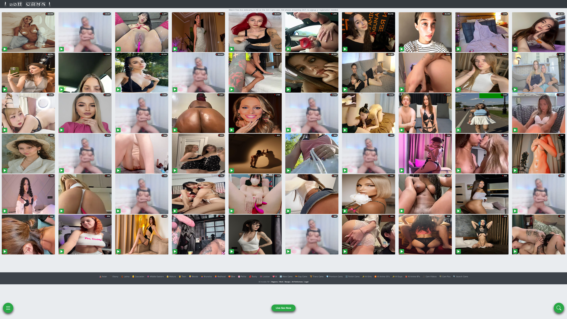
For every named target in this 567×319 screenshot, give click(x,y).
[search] (559, 308)
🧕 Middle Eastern (155, 276)
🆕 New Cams (286, 276)
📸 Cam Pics (444, 276)
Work (281, 282)
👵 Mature (171, 276)
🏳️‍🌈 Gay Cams (301, 276)
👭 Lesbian (265, 276)
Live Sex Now (283, 307)
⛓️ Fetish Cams (352, 276)
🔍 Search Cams (460, 276)
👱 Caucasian (138, 276)
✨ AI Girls (367, 276)
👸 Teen (182, 276)
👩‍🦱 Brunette (206, 276)
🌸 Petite (242, 276)
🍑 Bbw (231, 276)
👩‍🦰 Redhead (220, 276)
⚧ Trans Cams (317, 276)
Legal (306, 282)
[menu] (8, 308)
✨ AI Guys (397, 276)
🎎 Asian (103, 276)
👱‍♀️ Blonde (193, 276)
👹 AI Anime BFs (412, 276)
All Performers (297, 282)
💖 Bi (274, 276)
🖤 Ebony (114, 276)
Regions (274, 282)
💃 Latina (125, 276)
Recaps (287, 282)
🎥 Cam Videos (430, 276)
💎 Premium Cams (334, 276)
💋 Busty (253, 276)
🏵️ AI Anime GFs (382, 276)
